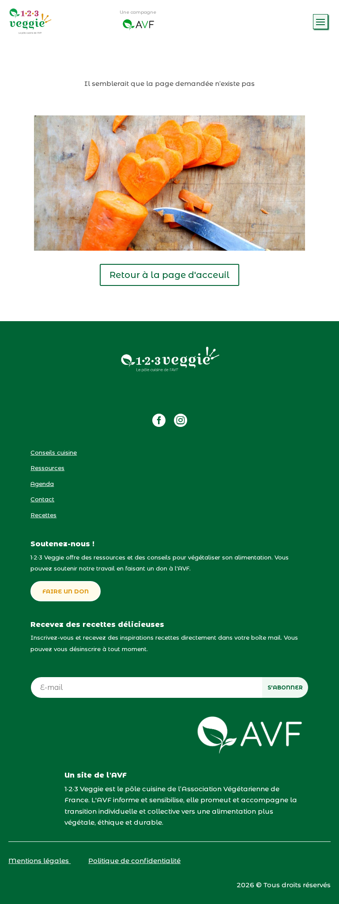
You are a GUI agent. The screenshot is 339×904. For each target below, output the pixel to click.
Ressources (47, 467)
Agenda (42, 483)
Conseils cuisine (53, 452)
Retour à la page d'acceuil (169, 275)
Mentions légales (39, 860)
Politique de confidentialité (134, 860)
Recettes (43, 515)
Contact (42, 499)
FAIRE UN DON (65, 591)
